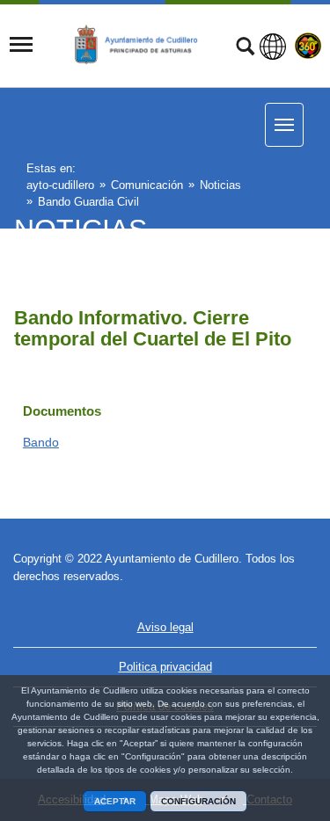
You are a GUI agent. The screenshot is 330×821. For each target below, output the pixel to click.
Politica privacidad (165, 666)
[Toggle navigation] (21, 45)
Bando (41, 442)
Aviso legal (165, 627)
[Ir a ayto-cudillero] (144, 45)
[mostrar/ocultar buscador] (245, 48)
